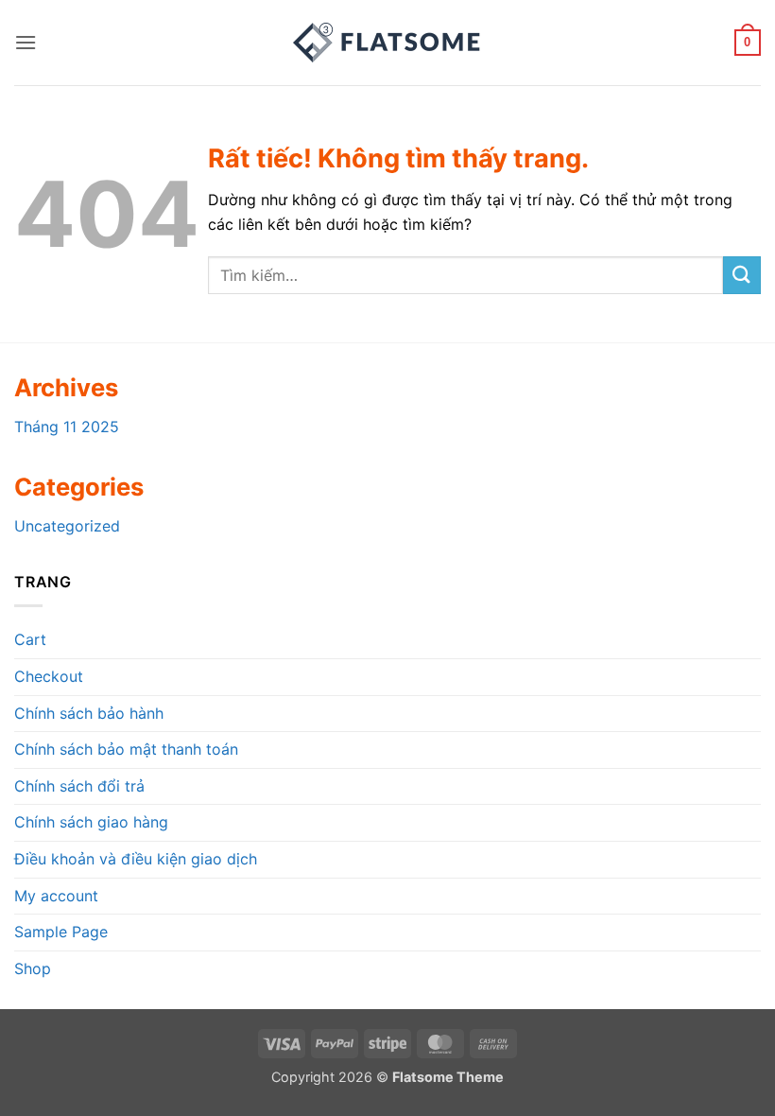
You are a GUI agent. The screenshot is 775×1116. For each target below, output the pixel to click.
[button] (25, 42)
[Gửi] (742, 274)
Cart (30, 639)
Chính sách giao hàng (91, 821)
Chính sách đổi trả (79, 785)
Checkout (48, 676)
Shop (32, 968)
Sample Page (61, 931)
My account (56, 895)
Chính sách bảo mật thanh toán (126, 749)
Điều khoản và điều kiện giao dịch (135, 858)
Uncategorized (67, 525)
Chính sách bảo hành (89, 713)
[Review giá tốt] (387, 42)
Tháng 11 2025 (66, 426)
